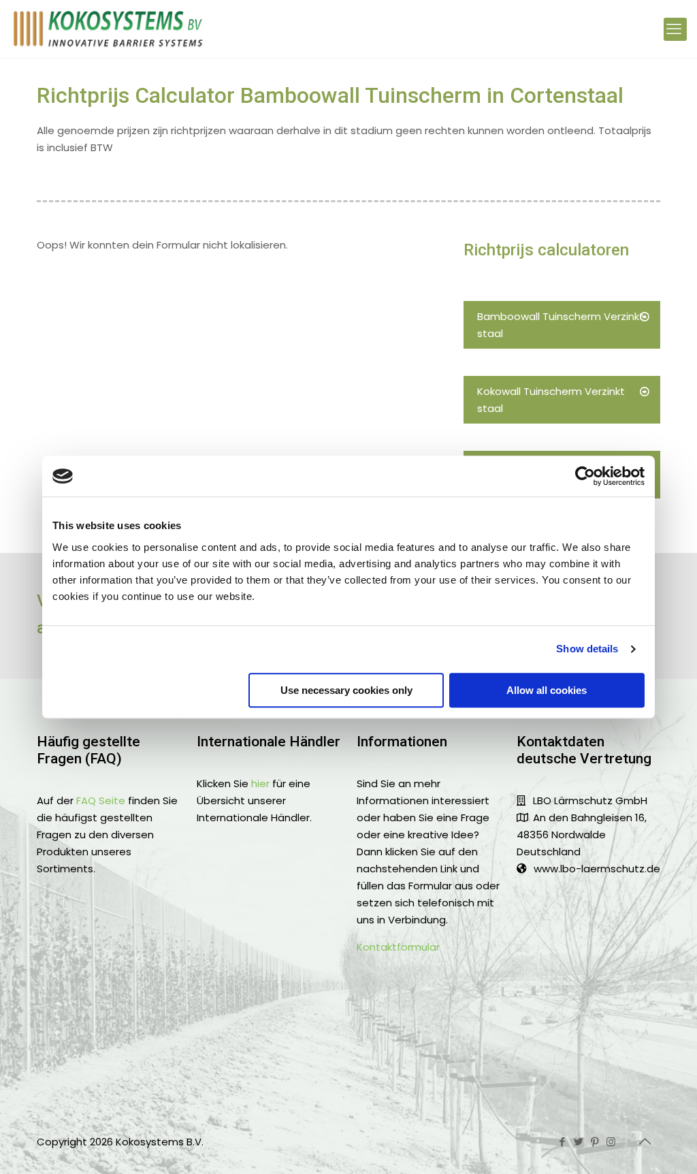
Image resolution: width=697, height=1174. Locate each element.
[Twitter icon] (579, 1142)
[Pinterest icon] (595, 1142)
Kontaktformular (398, 947)
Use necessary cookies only (346, 690)
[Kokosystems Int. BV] (109, 29)
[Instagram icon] (612, 1142)
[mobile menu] (675, 29)
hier (260, 783)
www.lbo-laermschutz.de (597, 868)
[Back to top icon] (646, 1141)
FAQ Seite (100, 800)
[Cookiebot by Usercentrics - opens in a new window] (585, 476)
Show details (587, 648)
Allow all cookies (546, 690)
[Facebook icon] (563, 1142)
